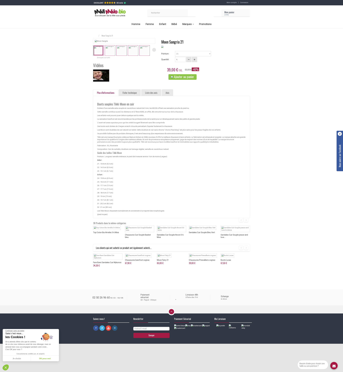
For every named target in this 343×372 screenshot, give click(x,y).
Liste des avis (151, 92)
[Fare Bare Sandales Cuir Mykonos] (107, 256)
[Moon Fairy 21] (164, 255)
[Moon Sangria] (98, 50)
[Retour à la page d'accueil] (95, 35)
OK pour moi (45, 358)
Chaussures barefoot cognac (137, 260)
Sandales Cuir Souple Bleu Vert (202, 232)
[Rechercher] (192, 13)
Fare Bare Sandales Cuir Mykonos (107, 262)
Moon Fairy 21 (163, 260)
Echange (225, 296)
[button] (5, 367)
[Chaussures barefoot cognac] (138, 255)
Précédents (94, 49)
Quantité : (165, 59)
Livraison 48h (191, 295)
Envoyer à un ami (103, 58)
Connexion (244, 2)
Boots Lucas (226, 260)
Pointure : (165, 54)
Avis (167, 92)
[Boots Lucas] (227, 255)
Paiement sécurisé (144, 296)
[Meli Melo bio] (110, 13)
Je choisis (17, 358)
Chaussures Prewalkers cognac (202, 260)
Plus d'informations (105, 92)
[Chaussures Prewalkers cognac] (203, 255)
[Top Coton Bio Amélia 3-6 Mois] (107, 228)
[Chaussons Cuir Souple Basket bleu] (139, 229)
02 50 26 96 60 (101, 297)
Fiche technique (130, 92)
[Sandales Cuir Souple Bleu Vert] (202, 228)
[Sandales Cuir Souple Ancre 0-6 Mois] (171, 229)
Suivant (154, 49)
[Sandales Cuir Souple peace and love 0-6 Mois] (235, 229)
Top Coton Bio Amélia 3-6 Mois (106, 232)
